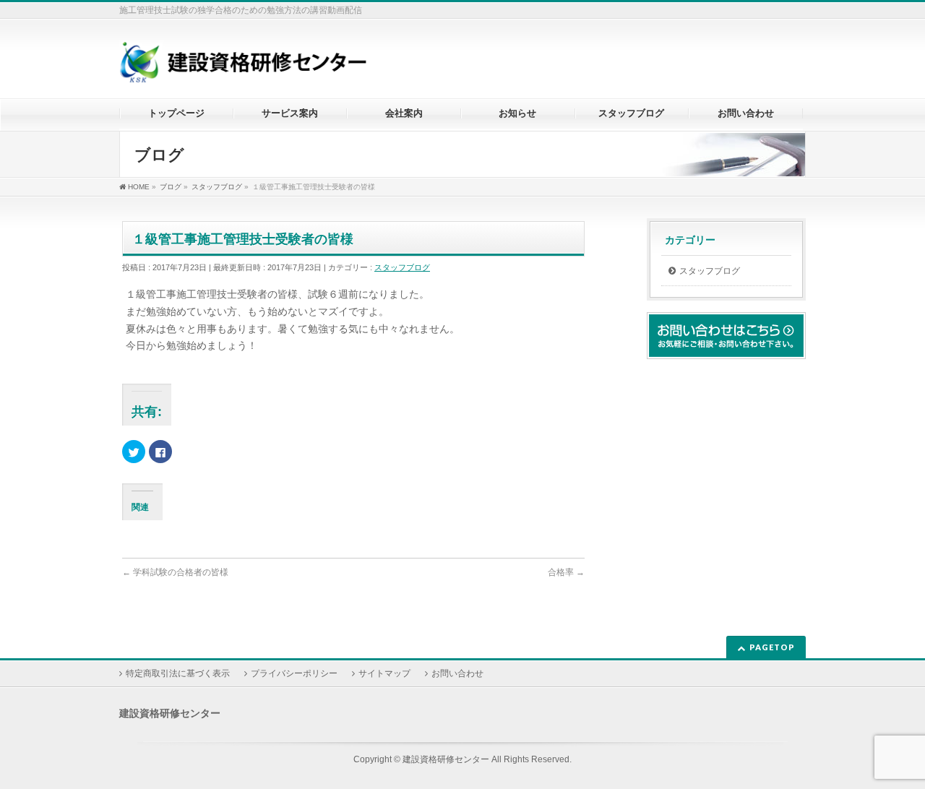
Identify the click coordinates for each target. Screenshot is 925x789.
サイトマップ (384, 673)
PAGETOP (772, 647)
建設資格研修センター (446, 759)
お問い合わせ (457, 673)
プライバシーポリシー (294, 673)
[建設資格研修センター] (243, 67)
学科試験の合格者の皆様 (175, 572)
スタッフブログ (402, 267)
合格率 (566, 572)
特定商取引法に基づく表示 (178, 673)
